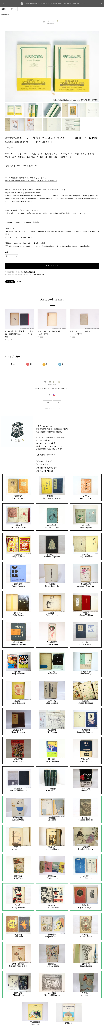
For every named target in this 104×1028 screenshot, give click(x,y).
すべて (13, 364)
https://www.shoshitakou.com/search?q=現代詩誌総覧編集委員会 (31, 181)
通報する (19, 281)
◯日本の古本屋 (42, 464)
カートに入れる (52, 266)
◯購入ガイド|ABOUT (44, 471)
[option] (52, 66)
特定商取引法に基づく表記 (60, 388)
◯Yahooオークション (44, 461)
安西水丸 (69, 1023)
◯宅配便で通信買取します (46, 468)
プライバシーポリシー (42, 388)
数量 (7, 252)
